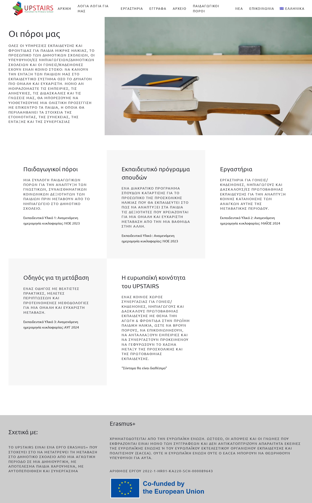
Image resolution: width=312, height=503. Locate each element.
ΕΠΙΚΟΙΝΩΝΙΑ (261, 8)
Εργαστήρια (132, 8)
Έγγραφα (157, 8)
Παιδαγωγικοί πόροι (206, 8)
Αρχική (64, 8)
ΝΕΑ (239, 8)
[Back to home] (33, 8)
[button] (292, 8)
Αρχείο (180, 8)
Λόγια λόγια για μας (93, 8)
